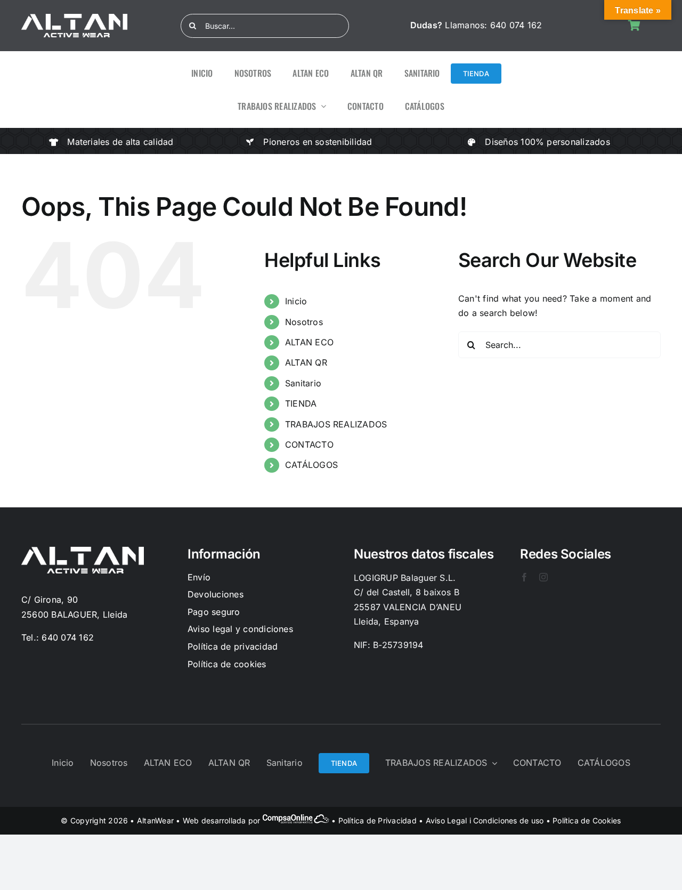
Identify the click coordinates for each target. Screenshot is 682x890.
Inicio (296, 301)
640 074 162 (516, 25)
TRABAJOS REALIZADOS (336, 424)
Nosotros (304, 322)
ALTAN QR (306, 362)
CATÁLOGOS (311, 464)
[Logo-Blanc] (74, 18)
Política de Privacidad (377, 820)
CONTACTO (309, 444)
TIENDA (300, 403)
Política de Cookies (587, 820)
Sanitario (303, 383)
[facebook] (524, 577)
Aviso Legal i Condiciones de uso (485, 820)
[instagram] (543, 577)
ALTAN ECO (309, 342)
